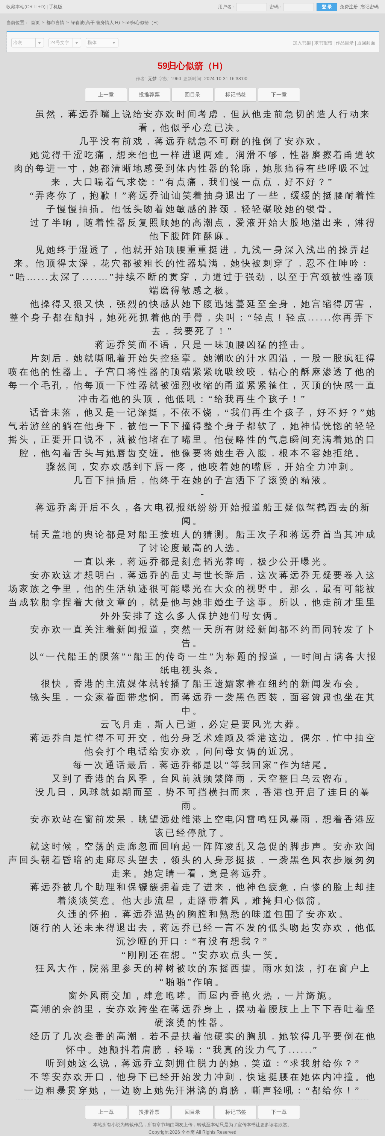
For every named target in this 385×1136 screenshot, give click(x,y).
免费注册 (349, 6)
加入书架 (302, 43)
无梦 (152, 78)
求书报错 (323, 43)
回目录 (192, 95)
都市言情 (55, 22)
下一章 (279, 95)
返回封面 (366, 43)
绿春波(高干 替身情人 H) (95, 22)
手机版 (55, 6)
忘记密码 (370, 6)
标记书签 (235, 95)
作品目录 (345, 43)
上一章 (106, 95)
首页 (35, 22)
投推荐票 (149, 95)
